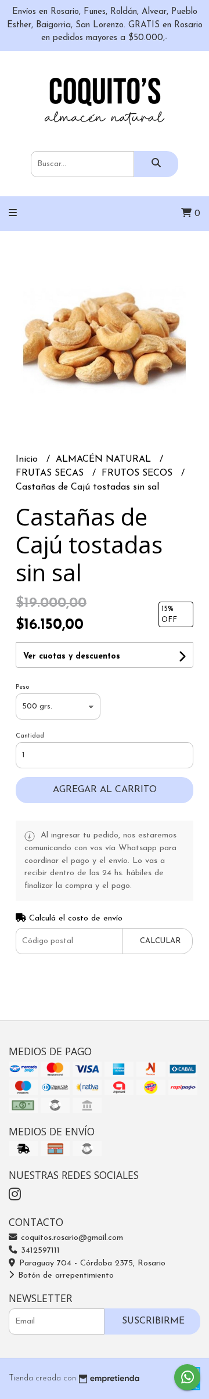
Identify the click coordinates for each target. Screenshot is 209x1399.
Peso (22, 687)
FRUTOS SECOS (138, 473)
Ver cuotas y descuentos (71, 656)
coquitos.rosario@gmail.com (70, 1237)
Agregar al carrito (105, 789)
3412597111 (39, 1250)
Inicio (28, 459)
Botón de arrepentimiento (64, 1275)
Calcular (160, 941)
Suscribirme (153, 1321)
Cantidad (30, 736)
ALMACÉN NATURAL (105, 459)
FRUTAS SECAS (51, 473)
